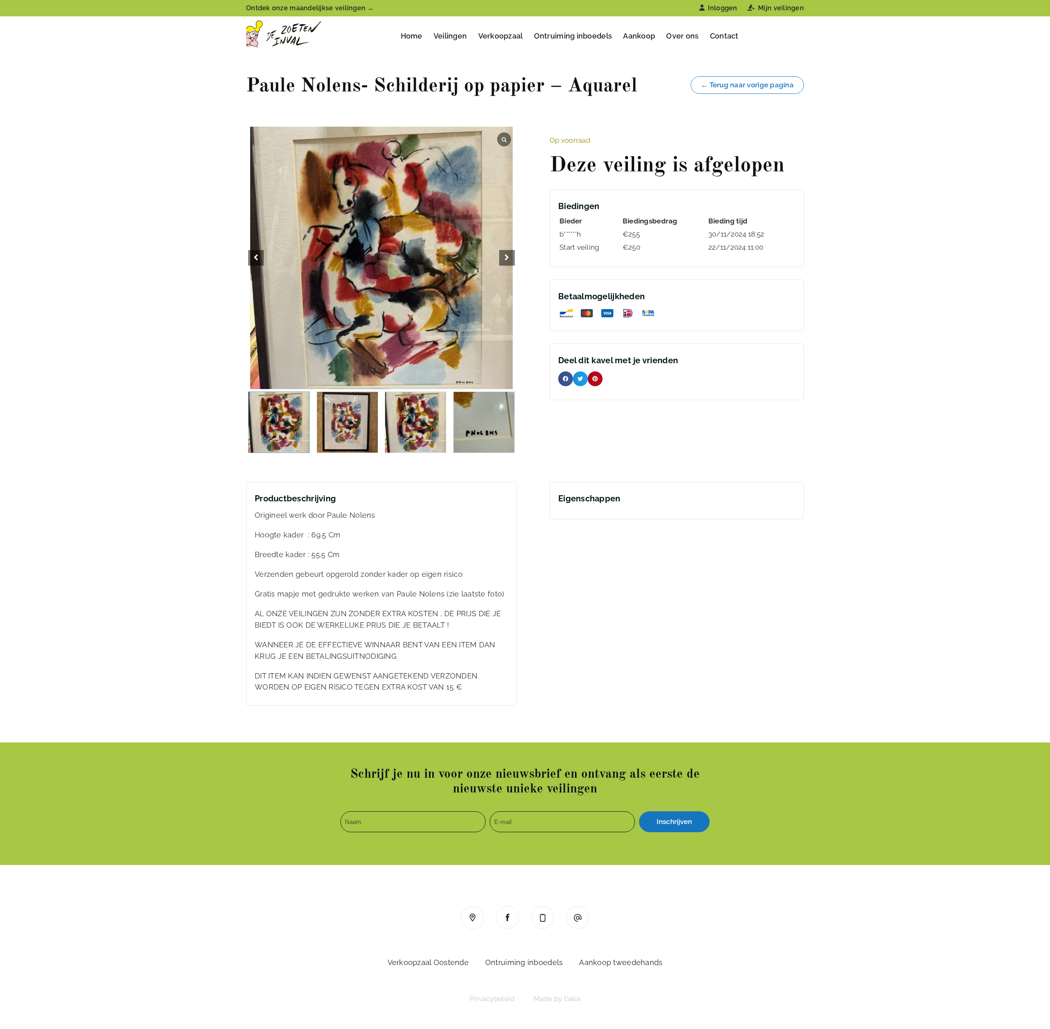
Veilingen (450, 36)
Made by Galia (557, 999)
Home (411, 36)
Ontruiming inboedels (573, 36)
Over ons (682, 36)
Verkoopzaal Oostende (428, 962)
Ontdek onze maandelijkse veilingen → (310, 8)
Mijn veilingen (781, 8)
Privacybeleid (492, 999)
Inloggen (722, 8)
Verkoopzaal (500, 36)
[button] (507, 258)
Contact (724, 36)
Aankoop (639, 36)
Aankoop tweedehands (620, 962)
